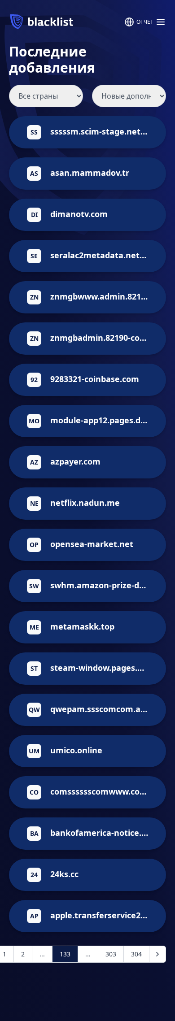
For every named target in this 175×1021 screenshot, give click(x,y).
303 (110, 954)
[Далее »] (157, 954)
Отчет (144, 22)
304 (136, 954)
